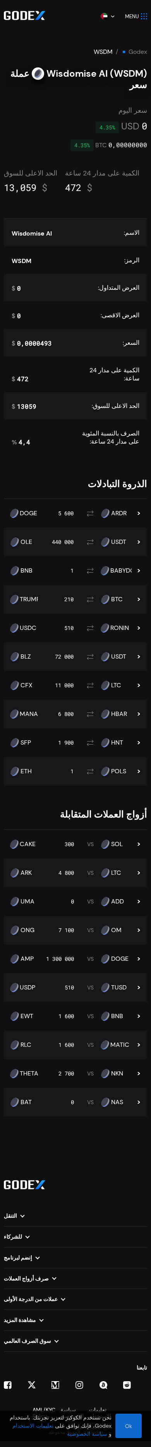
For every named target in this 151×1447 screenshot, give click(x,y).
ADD (117, 901)
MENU (132, 16)
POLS (118, 771)
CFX (27, 685)
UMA (27, 901)
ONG (27, 930)
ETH (26, 771)
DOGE (28, 513)
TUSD (119, 987)
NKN (117, 1073)
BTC (117, 599)
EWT (27, 1016)
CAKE (28, 844)
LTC (116, 685)
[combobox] (107, 16)
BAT (26, 1102)
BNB (27, 571)
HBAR (119, 714)
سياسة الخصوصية (87, 1433)
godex (138, 52)
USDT (118, 542)
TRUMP (30, 599)
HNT (117, 743)
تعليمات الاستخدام (32, 1425)
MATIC (119, 1045)
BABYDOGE (126, 571)
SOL (117, 844)
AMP (27, 959)
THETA (29, 1073)
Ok (128, 1426)
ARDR (119, 513)
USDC (28, 628)
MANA (29, 714)
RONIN (119, 628)
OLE (26, 542)
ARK (26, 873)
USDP (27, 987)
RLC (26, 1045)
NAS (117, 1102)
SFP (26, 743)
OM (116, 930)
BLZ (26, 657)
